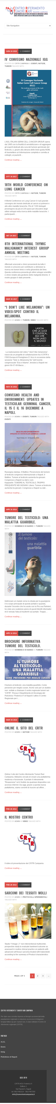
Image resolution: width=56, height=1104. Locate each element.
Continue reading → (13, 160)
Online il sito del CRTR (24, 727)
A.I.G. (3, 1042)
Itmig (3, 1052)
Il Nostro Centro (19, 817)
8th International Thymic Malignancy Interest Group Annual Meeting (27, 248)
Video (33, 320)
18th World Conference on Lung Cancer (26, 186)
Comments (26, 720)
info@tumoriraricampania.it (23, 1094)
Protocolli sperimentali (35, 897)
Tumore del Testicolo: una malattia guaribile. (26, 519)
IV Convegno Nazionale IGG (26, 59)
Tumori (8, 66)
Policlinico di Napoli (9, 1057)
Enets (3, 1047)
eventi (8, 419)
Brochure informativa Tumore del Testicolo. (23, 643)
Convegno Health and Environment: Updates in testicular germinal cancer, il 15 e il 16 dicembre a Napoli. (28, 403)
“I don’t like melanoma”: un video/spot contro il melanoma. (27, 311)
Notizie (41, 63)
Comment (25, 51)
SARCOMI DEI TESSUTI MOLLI (26, 892)
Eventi (34, 63)
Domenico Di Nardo (24, 526)
